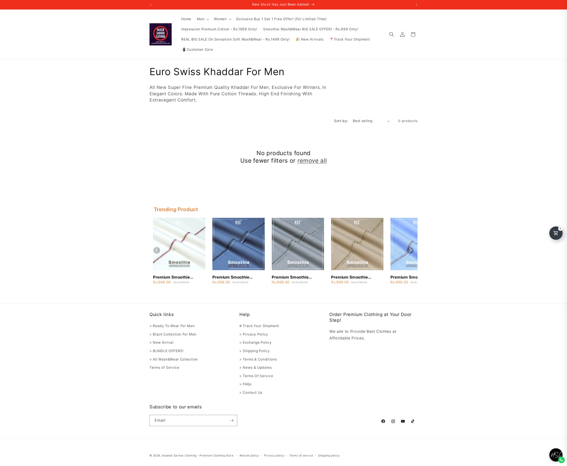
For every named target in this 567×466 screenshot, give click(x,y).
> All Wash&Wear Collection (174, 359)
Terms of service (301, 455)
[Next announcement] (416, 4)
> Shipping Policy (254, 351)
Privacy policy (274, 455)
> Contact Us (250, 392)
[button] (202, 19)
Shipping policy (329, 455)
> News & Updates (255, 367)
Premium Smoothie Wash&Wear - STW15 (352, 277)
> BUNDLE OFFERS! (167, 351)
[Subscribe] (231, 420)
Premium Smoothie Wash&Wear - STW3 (173, 277)
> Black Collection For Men (173, 334)
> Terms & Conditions (258, 359)
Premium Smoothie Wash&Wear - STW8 (292, 277)
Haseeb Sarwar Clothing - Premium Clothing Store (197, 455)
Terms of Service (164, 367)
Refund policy (249, 455)
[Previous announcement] (151, 4)
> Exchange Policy (255, 342)
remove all (312, 160)
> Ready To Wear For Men (172, 326)
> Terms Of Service (256, 376)
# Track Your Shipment (259, 326)
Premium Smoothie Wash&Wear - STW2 (410, 277)
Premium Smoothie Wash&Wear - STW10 (233, 277)
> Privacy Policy (253, 334)
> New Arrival (162, 342)
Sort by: (341, 121)
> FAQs (245, 384)
